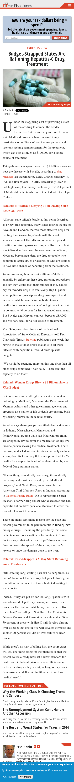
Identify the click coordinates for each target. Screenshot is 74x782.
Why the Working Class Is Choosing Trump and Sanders (34, 693)
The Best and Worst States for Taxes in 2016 (36, 727)
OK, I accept (9, 776)
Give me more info (57, 770)
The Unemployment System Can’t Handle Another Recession (33, 711)
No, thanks (25, 776)
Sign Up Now (60, 37)
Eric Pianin (9, 110)
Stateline (30, 339)
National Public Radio (20, 495)
